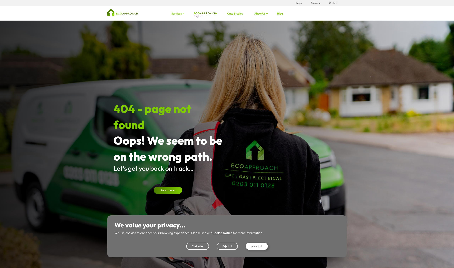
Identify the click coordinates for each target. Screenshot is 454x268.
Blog (280, 13)
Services (176, 13)
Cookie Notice (222, 233)
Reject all (227, 246)
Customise (197, 246)
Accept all (256, 246)
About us (259, 13)
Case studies (235, 13)
